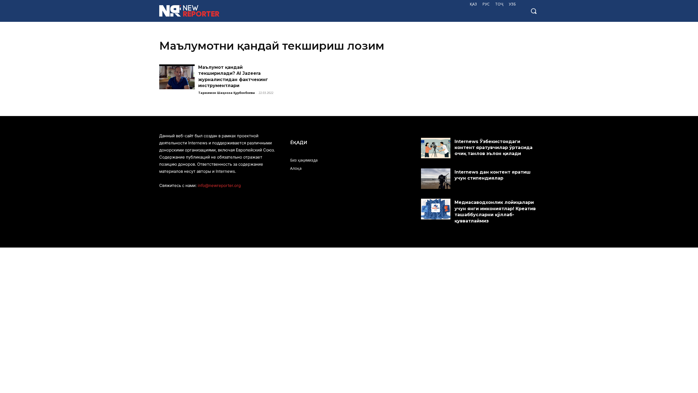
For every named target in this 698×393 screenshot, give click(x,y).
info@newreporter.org (219, 185)
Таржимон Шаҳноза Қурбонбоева (226, 93)
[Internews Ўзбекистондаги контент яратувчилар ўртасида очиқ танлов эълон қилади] (435, 148)
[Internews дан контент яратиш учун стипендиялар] (435, 178)
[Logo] (193, 11)
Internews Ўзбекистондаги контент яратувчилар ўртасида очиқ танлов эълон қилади (493, 147)
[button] (533, 11)
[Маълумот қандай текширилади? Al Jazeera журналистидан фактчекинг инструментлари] (177, 76)
